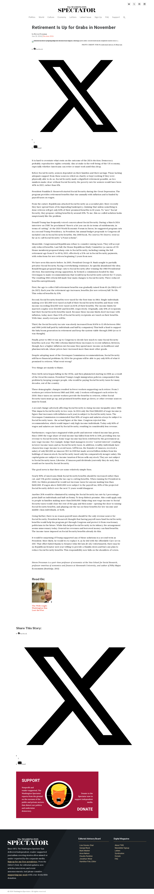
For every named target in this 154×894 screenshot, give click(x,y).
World (41, 17)
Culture (50, 17)
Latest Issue (85, 17)
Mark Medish (84, 851)
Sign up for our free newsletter (22, 861)
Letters (72, 17)
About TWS (119, 845)
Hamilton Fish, (87, 861)
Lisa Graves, (86, 845)
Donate (118, 856)
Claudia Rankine (85, 856)
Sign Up (98, 17)
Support (116, 17)
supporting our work (18, 875)
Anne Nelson (84, 853)
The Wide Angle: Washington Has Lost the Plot (39, 608)
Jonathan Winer (85, 859)
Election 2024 (48, 36)
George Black (84, 848)
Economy (62, 17)
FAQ (107, 17)
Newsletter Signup (122, 848)
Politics (32, 17)
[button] (124, 20)
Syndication (119, 853)
